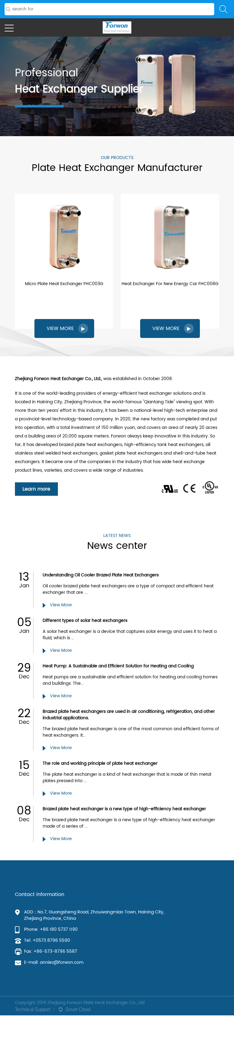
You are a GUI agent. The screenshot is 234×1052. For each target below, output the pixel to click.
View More (60, 604)
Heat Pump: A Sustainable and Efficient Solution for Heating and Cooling (118, 665)
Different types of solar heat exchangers (85, 620)
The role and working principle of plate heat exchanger (100, 763)
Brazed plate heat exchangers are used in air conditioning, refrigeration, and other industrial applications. (129, 714)
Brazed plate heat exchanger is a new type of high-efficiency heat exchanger (124, 808)
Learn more (36, 489)
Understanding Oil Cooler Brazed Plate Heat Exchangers (101, 575)
